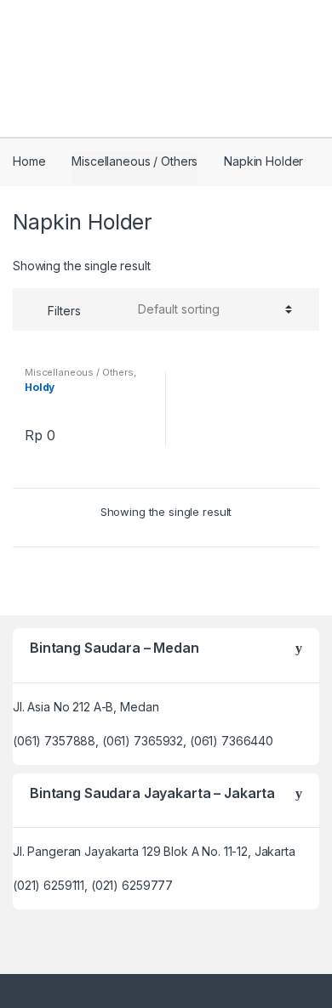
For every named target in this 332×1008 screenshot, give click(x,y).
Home (29, 161)
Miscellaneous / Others (134, 161)
